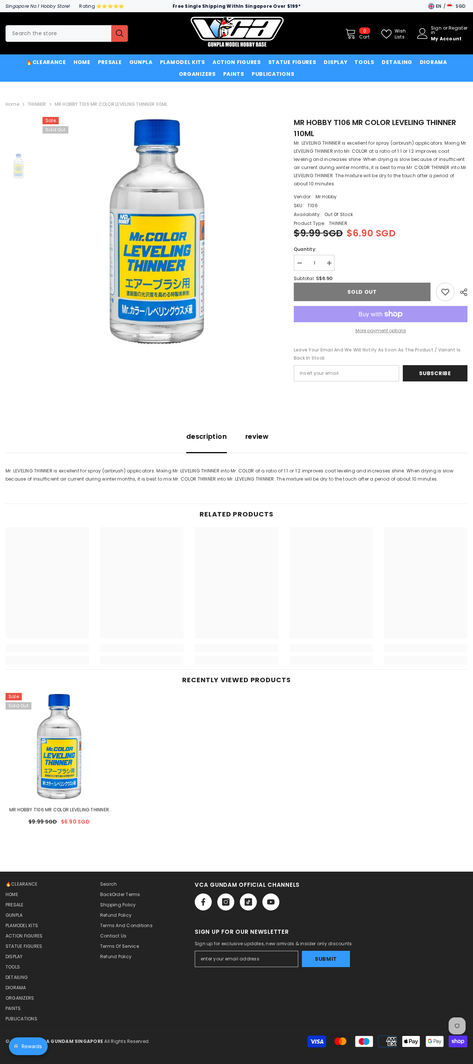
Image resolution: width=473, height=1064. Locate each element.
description (206, 436)
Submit (326, 959)
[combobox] (58, 33)
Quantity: (305, 249)
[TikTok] (248, 901)
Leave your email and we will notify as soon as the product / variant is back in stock (377, 354)
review (256, 436)
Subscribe (435, 373)
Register (458, 28)
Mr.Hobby (326, 196)
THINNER (37, 104)
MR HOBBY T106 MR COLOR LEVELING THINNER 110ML (59, 810)
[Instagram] (225, 901)
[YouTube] (270, 901)
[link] (47, 648)
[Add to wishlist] (445, 292)
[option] (157, 231)
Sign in (436, 30)
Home (12, 104)
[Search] (67, 33)
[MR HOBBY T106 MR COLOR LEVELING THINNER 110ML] (59, 746)
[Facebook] (203, 901)
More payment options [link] (380, 330)
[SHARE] (461, 292)
